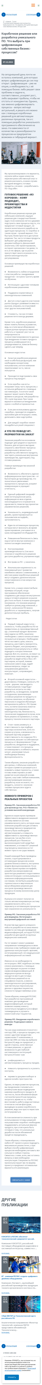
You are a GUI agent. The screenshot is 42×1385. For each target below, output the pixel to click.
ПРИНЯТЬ (12, 1377)
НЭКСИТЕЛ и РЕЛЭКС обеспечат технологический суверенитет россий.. (18, 1237)
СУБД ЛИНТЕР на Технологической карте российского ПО (19, 1317)
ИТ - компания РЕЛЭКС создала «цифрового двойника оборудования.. (20, 1277)
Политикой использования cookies (20, 1369)
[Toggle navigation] (33, 5)
